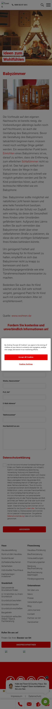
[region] (26, 354)
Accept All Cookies (26, 357)
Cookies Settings (26, 364)
